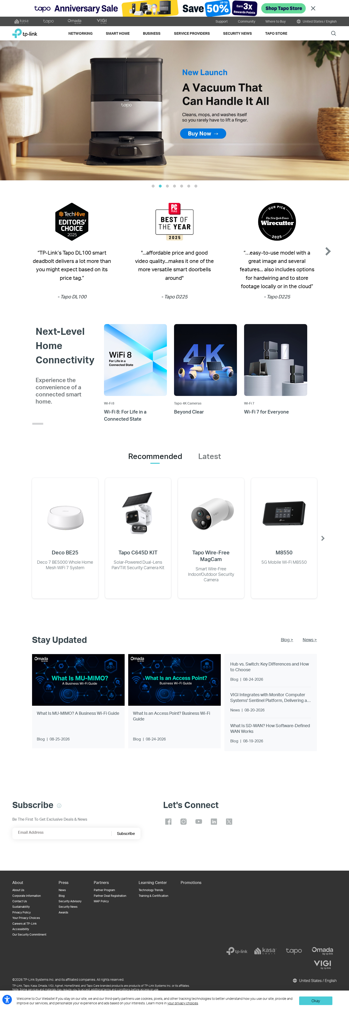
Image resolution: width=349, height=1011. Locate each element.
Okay (315, 1000)
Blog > (287, 639)
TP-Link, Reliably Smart (24, 31)
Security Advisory (70, 901)
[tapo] (294, 951)
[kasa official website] (21, 21)
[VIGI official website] (101, 21)
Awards (63, 912)
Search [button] (333, 33)
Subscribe (126, 833)
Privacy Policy (21, 912)
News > (310, 639)
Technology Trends (151, 890)
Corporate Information (26, 896)
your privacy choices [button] (182, 1003)
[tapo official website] (48, 21)
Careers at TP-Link (24, 923)
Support (222, 21)
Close (313, 8)
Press (63, 882)
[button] (18, 110)
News (62, 890)
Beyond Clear (189, 412)
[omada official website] (75, 21)
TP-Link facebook (168, 821)
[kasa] (265, 951)
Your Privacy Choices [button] (26, 918)
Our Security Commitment (29, 934)
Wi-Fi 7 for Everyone (266, 412)
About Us (18, 890)
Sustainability (21, 906)
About (17, 882)
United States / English (319, 21)
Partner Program (104, 890)
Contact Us (19, 901)
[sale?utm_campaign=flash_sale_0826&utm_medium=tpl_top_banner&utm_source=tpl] (174, 8)
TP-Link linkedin (214, 821)
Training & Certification (153, 896)
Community (246, 21)
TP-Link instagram (183, 821)
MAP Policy (101, 901)
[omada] (322, 951)
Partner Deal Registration (110, 896)
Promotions (191, 882)
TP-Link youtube (198, 821)
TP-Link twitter (229, 821)
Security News (68, 906)
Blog (62, 896)
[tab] (155, 456)
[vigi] (322, 965)
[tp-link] (237, 951)
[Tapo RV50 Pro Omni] (174, 110)
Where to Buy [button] (275, 21)
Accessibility (20, 929)
